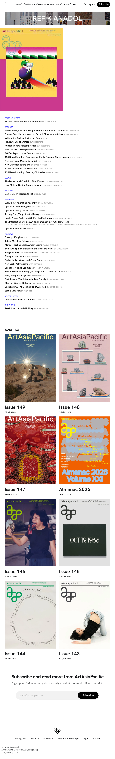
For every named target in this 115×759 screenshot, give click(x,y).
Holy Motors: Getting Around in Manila (33, 185)
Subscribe (104, 4)
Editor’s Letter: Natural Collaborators (30, 121)
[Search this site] (85, 4)
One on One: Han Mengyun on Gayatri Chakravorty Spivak (41, 134)
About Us (34, 738)
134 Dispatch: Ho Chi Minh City (28, 168)
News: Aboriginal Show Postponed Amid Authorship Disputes (42, 130)
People (38, 4)
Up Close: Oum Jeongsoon (25, 206)
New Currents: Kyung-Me (26, 164)
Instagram (20, 738)
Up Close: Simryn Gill (22, 228)
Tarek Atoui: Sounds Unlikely (27, 308)
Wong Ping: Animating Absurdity (29, 202)
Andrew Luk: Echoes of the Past (29, 299)
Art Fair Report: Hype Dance (25, 153)
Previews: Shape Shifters (24, 141)
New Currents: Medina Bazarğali (28, 161)
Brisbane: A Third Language (27, 267)
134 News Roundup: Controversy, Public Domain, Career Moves (43, 157)
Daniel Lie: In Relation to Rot (25, 193)
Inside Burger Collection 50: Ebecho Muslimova (38, 218)
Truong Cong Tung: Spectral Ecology (30, 214)
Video (67, 4)
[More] (74, 4)
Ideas (59, 4)
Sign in (91, 4)
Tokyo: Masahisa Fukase (24, 241)
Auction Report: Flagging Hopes (27, 145)
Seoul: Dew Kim (18, 290)
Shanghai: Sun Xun (22, 256)
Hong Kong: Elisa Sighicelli (25, 275)
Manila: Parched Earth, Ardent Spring (31, 244)
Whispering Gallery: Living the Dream (26, 138)
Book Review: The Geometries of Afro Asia (34, 286)
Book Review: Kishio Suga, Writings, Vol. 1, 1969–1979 (39, 271)
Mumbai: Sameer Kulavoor (27, 283)
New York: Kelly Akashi (23, 263)
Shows (28, 4)
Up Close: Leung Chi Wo (25, 210)
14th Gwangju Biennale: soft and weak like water (37, 248)
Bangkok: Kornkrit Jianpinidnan (32, 252)
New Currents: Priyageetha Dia (29, 149)
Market (49, 4)
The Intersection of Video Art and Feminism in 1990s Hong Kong (52, 223)
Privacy (96, 738)
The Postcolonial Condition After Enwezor (34, 181)
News (18, 4)
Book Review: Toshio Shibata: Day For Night (34, 279)
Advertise (48, 738)
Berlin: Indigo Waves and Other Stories (30, 260)
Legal (85, 738)
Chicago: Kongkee (22, 237)
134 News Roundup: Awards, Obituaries (31, 172)
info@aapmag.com (9, 752)
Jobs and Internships (68, 738)
